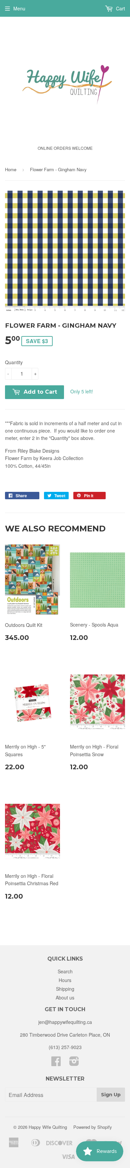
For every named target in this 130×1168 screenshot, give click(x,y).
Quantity (14, 362)
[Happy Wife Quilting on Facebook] (56, 1063)
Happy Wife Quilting (48, 1127)
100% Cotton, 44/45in (44, 458)
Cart (120, 8)
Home (10, 169)
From (32, 450)
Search (65, 971)
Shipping (65, 988)
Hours (65, 980)
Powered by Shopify (92, 1127)
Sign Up (111, 1095)
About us (65, 997)
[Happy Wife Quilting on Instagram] (74, 1063)
